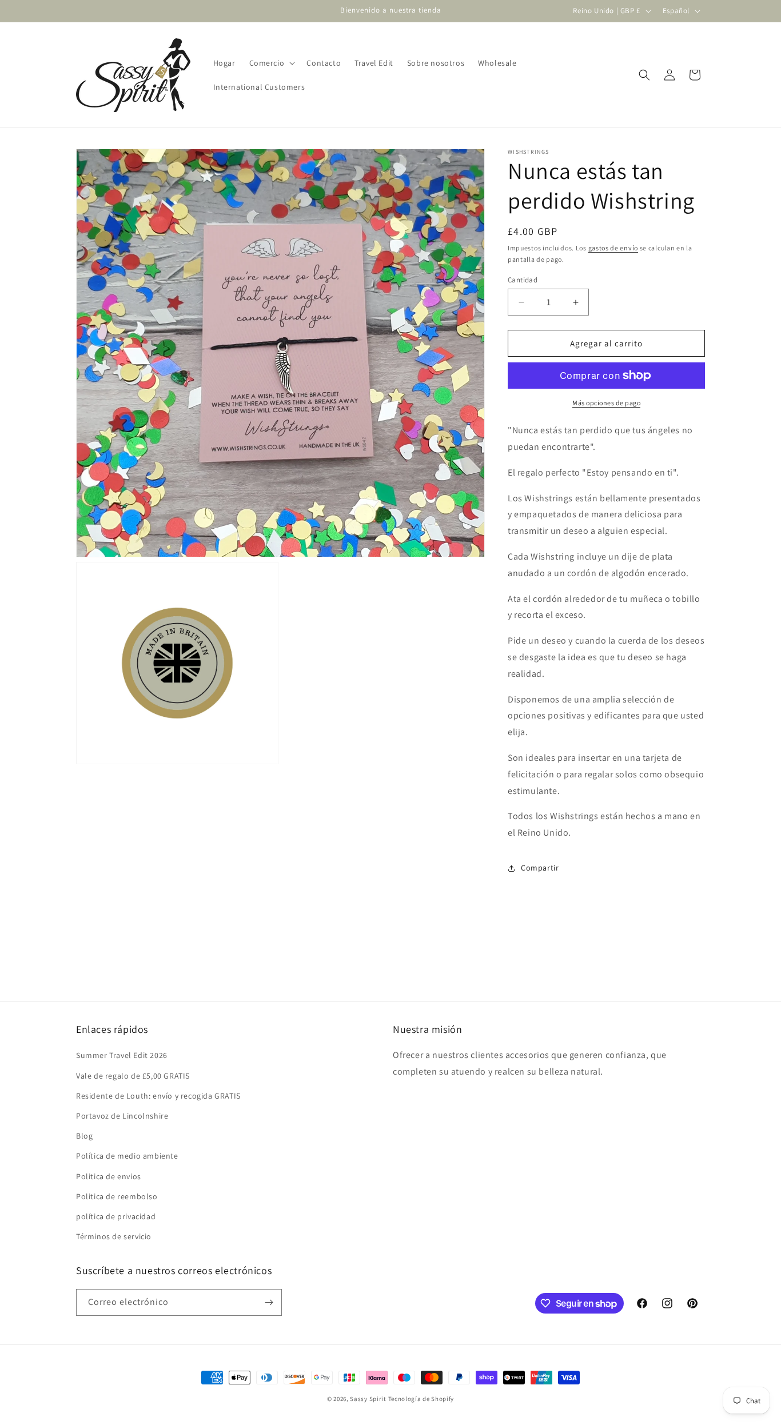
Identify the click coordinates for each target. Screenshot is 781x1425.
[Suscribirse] (268, 1302)
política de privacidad (116, 1216)
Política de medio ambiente (127, 1156)
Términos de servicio (114, 1236)
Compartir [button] (540, 868)
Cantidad (522, 280)
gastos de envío (613, 248)
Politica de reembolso (117, 1196)
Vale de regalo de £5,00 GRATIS (133, 1076)
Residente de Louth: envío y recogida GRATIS (158, 1096)
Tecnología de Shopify (421, 1399)
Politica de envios (108, 1176)
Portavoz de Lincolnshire (122, 1116)
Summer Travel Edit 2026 (122, 1055)
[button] (271, 63)
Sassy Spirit (368, 1399)
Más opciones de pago (606, 402)
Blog (84, 1136)
